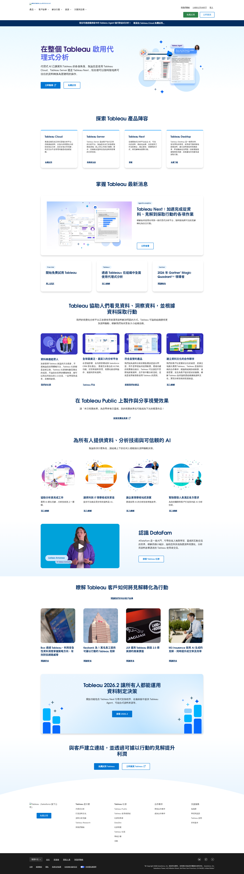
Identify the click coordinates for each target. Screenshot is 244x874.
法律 (31, 867)
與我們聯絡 (185, 7)
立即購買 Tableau (134, 766)
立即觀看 (49, 85)
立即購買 (207, 14)
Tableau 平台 (89, 384)
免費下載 (174, 162)
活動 (116, 841)
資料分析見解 (81, 818)
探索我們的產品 (132, 384)
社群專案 (117, 827)
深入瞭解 (106, 283)
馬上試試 (50, 283)
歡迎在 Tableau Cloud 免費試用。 (149, 23)
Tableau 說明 (196, 818)
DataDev (117, 823)
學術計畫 (117, 836)
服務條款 (39, 867)
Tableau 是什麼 (83, 804)
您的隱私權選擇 (91, 867)
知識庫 (193, 809)
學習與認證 (195, 813)
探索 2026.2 (122, 714)
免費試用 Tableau (106, 766)
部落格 (56, 859)
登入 (211, 7)
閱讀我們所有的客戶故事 (122, 598)
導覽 (130, 162)
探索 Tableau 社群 (151, 559)
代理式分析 (80, 809)
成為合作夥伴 (160, 813)
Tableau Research (83, 823)
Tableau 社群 (120, 804)
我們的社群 (46, 384)
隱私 (47, 867)
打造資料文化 (81, 813)
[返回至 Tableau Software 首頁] (40, 3)
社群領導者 (118, 818)
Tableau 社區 (119, 832)
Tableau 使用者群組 (122, 813)
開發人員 (66, 859)
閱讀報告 (162, 283)
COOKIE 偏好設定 (71, 867)
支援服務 (195, 804)
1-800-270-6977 (200, 7)
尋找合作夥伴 (160, 809)
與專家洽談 (91, 162)
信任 (48, 859)
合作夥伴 (159, 804)
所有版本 (194, 823)
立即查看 (145, 246)
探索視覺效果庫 (120, 418)
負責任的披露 (56, 867)
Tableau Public (120, 809)
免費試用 (191, 14)
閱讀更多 (45, 661)
